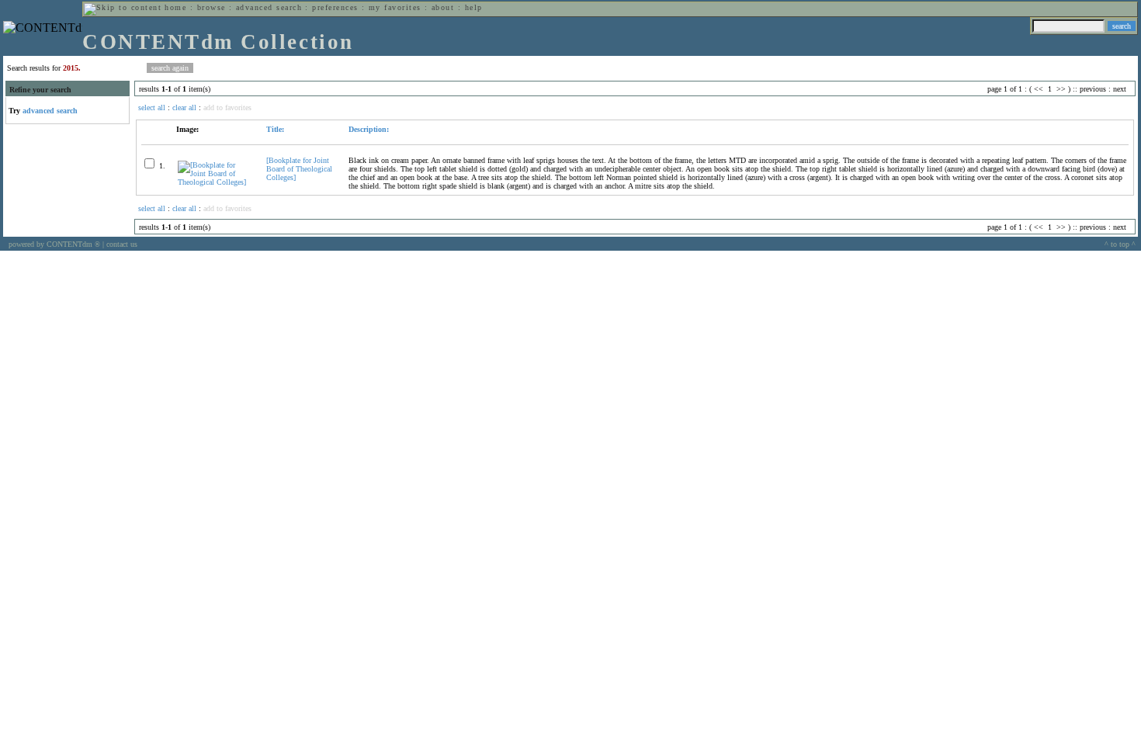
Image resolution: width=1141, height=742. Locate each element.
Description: (369, 129)
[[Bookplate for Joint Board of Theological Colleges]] (215, 182)
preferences (335, 7)
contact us (121, 244)
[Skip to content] (122, 7)
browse (211, 7)
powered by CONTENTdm (54, 244)
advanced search (269, 7)
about (443, 7)
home (175, 7)
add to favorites (227, 107)
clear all (184, 107)
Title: (275, 129)
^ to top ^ (1120, 244)
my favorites (395, 7)
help (474, 7)
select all (151, 107)
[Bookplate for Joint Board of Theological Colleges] (299, 169)
